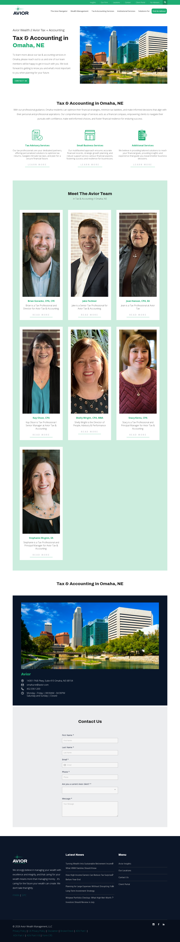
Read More (41, 315)
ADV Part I (81, 930)
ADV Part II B (33, 935)
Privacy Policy (19, 930)
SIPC (24, 895)
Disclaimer (53, 930)
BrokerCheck (66, 930)
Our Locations (125, 870)
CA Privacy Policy (36, 930)
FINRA (16, 895)
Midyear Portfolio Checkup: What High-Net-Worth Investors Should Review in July (88, 900)
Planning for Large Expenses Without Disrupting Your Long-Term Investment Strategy (90, 889)
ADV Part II (18, 935)
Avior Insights (125, 863)
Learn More (37, 165)
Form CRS (47, 935)
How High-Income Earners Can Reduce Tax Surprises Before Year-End (89, 877)
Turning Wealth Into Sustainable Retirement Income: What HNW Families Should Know (89, 866)
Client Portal (124, 884)
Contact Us (21, 81)
